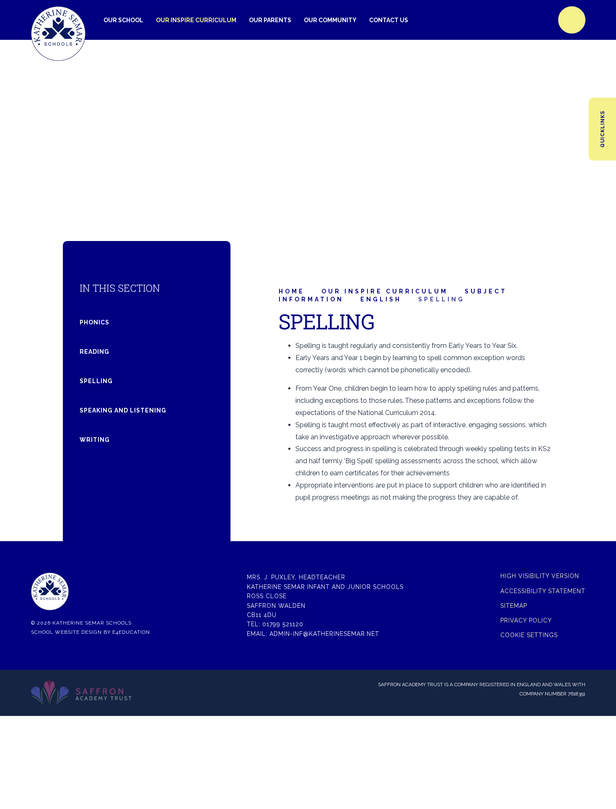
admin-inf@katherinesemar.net (324, 633)
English (380, 299)
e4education (131, 632)
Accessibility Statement (542, 591)
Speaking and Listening (123, 410)
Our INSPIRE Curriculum (384, 291)
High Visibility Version (539, 576)
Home (292, 291)
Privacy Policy (526, 620)
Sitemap (513, 605)
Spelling (441, 299)
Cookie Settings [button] (529, 635)
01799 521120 (282, 624)
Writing (95, 439)
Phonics (94, 322)
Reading (94, 351)
